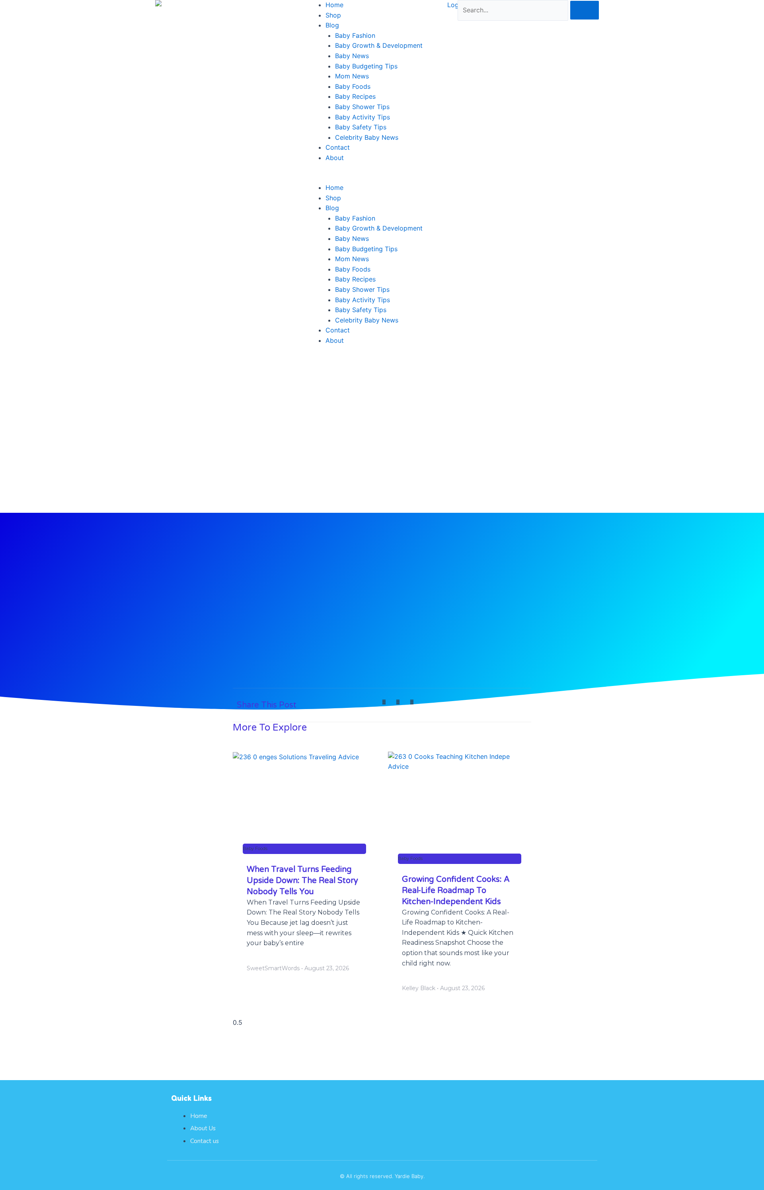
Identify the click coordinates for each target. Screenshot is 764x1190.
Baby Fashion (355, 35)
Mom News (352, 76)
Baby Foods (352, 86)
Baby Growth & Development (379, 45)
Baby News (352, 56)
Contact (337, 147)
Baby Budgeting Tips (366, 66)
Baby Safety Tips (360, 127)
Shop (333, 15)
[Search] (584, 10)
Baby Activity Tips (362, 117)
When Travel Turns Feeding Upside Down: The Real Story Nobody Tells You (302, 881)
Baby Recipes (355, 96)
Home (334, 5)
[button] (382, 178)
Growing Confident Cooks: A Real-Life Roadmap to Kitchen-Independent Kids (456, 891)
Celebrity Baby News (366, 137)
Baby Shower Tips (362, 107)
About (334, 158)
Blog (332, 25)
